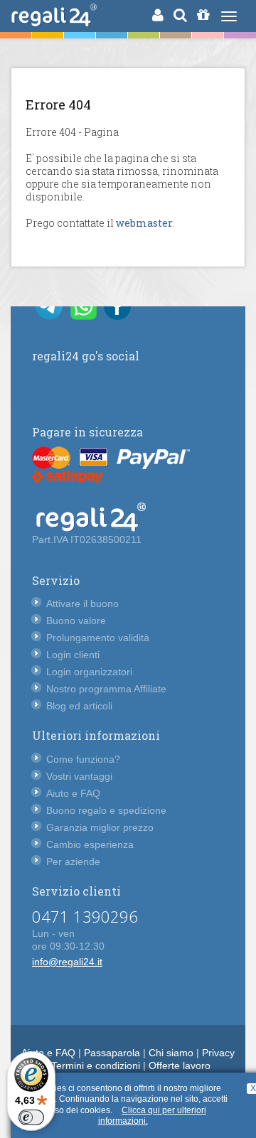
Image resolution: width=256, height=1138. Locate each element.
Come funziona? (83, 759)
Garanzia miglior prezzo (100, 827)
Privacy (218, 1052)
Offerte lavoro (179, 1065)
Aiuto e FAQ (73, 793)
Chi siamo (171, 1052)
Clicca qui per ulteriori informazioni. (152, 1116)
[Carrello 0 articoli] (203, 15)
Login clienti (73, 654)
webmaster (144, 223)
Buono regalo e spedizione (106, 810)
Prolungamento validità (97, 637)
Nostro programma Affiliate (106, 688)
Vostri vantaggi (79, 776)
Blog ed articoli (79, 706)
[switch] (31, 1117)
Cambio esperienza (90, 844)
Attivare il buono (82, 603)
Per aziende (73, 861)
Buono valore (76, 620)
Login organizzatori (89, 671)
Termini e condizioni (95, 1065)
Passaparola (112, 1052)
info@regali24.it (67, 961)
